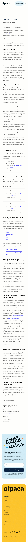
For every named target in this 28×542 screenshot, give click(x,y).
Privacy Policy (7, 521)
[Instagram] (14, 532)
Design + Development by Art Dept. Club (14, 537)
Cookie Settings (8, 525)
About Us (6, 509)
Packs (5, 500)
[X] (10, 532)
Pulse (5, 498)
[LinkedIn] (19, 532)
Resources (6, 502)
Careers (6, 512)
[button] (25, 3)
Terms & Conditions (9, 523)
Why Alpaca (7, 511)
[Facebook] (12, 532)
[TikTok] (17, 532)
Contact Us (7, 514)
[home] (6, 3)
